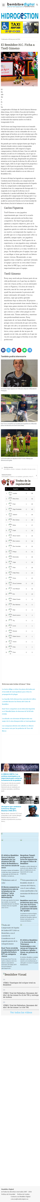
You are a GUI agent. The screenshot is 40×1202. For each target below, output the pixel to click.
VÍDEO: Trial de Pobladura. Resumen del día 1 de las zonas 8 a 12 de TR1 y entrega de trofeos (21, 995)
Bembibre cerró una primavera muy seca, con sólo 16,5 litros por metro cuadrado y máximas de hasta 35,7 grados (29, 905)
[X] (8, 350)
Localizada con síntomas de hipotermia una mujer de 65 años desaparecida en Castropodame (19, 719)
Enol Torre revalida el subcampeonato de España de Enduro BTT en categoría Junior (10, 952)
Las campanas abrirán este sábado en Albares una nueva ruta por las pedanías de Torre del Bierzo (17, 728)
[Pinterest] (19, 350)
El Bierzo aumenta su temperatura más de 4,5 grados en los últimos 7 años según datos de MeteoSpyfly (10, 892)
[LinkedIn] (14, 350)
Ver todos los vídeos (21, 1012)
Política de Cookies (23, 1194)
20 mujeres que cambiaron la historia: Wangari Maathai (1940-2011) (11, 809)
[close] (3, 5)
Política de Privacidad (8, 1194)
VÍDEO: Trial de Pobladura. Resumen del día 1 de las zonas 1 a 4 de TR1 (20, 1006)
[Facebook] (3, 350)
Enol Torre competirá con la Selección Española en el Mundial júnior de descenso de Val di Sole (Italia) (18, 711)
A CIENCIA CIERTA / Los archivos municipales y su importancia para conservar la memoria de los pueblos (11, 777)
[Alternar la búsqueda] (37, 5)
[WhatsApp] (24, 350)
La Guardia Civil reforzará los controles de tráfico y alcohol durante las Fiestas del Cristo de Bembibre (19, 701)
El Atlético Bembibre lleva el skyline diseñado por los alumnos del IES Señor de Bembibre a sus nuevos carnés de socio (10, 861)
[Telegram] (29, 350)
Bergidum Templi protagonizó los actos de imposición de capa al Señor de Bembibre (28, 859)
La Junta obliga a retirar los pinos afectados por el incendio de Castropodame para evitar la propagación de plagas (18, 691)
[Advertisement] (20, 1101)
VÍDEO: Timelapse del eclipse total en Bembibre (19, 984)
